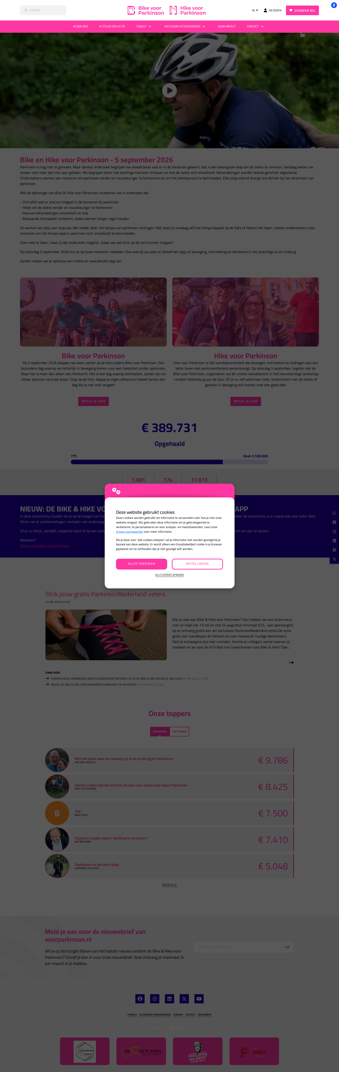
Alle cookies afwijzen (169, 575)
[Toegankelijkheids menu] (334, 5)
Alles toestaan (141, 564)
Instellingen (197, 564)
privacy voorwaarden (129, 532)
